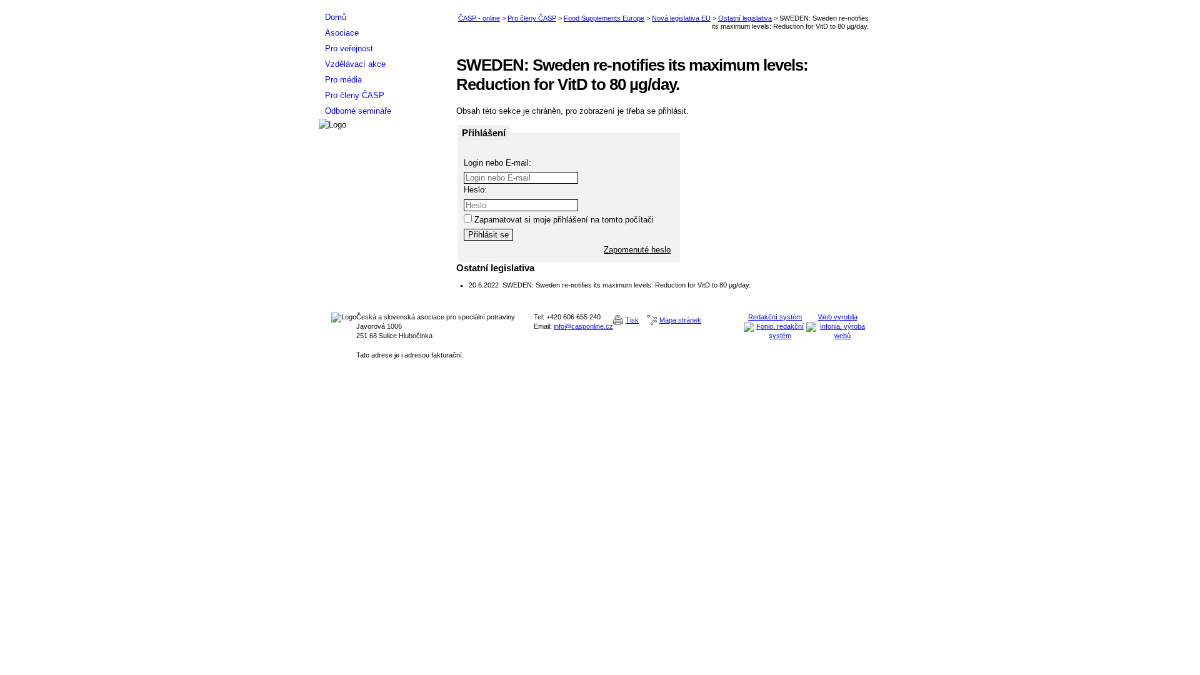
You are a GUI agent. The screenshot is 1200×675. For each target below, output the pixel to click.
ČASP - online (479, 18)
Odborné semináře (358, 111)
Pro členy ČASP (532, 18)
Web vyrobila (838, 317)
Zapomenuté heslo (637, 249)
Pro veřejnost (349, 48)
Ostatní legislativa (745, 18)
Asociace (342, 33)
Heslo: (475, 189)
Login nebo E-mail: (497, 163)
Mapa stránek (680, 320)
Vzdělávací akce (355, 64)
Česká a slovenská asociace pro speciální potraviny (381, 4)
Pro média (343, 79)
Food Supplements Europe (604, 18)
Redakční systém (775, 317)
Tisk (632, 320)
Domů (335, 17)
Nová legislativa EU (681, 18)
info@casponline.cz (583, 326)
